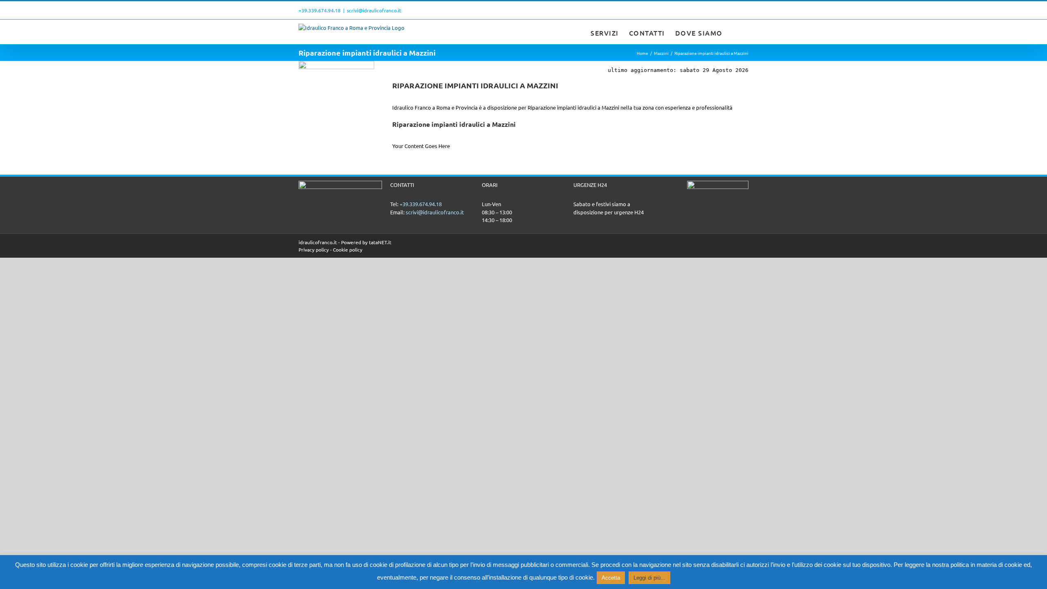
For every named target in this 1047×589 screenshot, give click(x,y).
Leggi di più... (649, 578)
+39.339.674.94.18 (320, 10)
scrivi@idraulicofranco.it (374, 10)
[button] (736, 32)
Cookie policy (347, 249)
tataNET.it (380, 242)
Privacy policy (314, 249)
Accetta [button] (611, 578)
